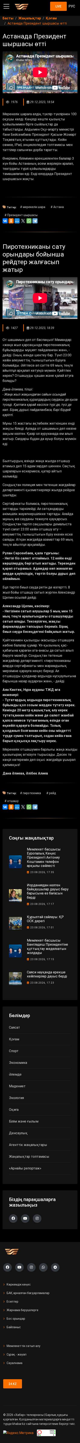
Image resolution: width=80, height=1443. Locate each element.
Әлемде (15, 1074)
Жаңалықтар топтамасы (29, 1157)
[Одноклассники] (11, 220)
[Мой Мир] (17, 220)
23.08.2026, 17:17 (42, 904)
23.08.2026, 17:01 (42, 927)
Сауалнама (14, 1363)
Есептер (12, 1301)
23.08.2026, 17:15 (42, 959)
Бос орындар (16, 1318)
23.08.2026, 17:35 (42, 872)
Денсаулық (18, 1133)
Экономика (18, 1063)
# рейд (51, 793)
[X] (23, 220)
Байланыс (14, 1327)
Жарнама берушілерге (22, 1310)
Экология (16, 1098)
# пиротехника (30, 793)
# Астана (57, 207)
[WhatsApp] (29, 220)
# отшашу (11, 801)
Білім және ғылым (23, 1121)
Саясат (14, 1027)
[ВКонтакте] (5, 220)
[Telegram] (35, 220)
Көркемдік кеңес (19, 1284)
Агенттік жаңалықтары (28, 1145)
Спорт (14, 1051)
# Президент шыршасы (21, 215)
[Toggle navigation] (6, 6)
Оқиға (14, 1110)
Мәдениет (17, 1086)
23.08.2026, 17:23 (42, 982)
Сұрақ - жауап (16, 1354)
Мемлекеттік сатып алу (23, 1346)
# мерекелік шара (32, 207)
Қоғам (14, 1039)
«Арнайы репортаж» (25, 1168)
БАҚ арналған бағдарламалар (28, 1293)
